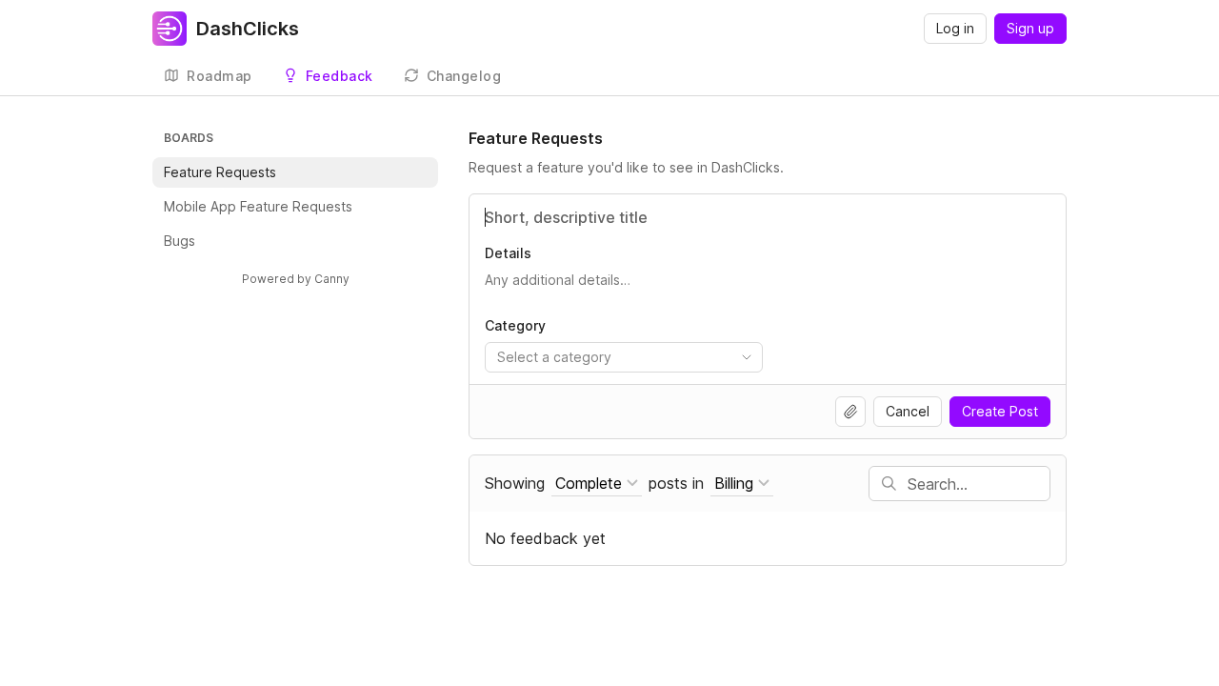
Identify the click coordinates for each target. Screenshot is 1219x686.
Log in (955, 28)
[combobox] (624, 357)
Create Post (1000, 411)
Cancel (907, 411)
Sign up (1030, 28)
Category (515, 325)
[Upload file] (850, 411)
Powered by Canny (296, 279)
